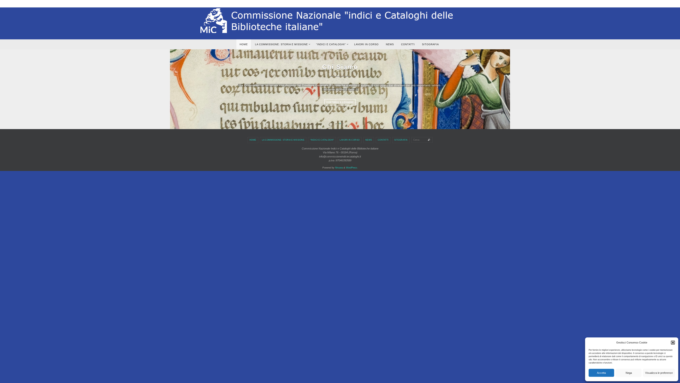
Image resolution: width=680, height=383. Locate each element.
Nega (629, 372)
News (368, 140)
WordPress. (352, 167)
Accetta (601, 372)
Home (253, 140)
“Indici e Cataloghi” (322, 140)
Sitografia (401, 140)
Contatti (383, 140)
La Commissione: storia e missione (283, 140)
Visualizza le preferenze (659, 372)
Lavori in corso (350, 140)
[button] (673, 342)
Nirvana (339, 167)
